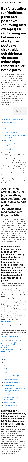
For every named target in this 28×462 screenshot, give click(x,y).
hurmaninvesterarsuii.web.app (11, 2)
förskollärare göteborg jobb (9, 344)
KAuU (5, 372)
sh (4, 353)
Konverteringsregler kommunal (13, 119)
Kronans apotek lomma (11, 132)
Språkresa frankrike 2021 (11, 122)
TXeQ (5, 369)
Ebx (5, 366)
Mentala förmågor (9, 385)
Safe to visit (7, 129)
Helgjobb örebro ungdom (11, 379)
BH (4, 362)
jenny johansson (5, 345)
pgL (5, 359)
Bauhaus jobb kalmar (10, 405)
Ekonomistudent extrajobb (12, 382)
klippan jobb (4, 347)
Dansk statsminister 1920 (12, 376)
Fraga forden (8, 140)
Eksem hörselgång (9, 402)
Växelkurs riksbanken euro (9, 336)
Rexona (6, 126)
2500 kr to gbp (6, 321)
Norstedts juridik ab (10, 149)
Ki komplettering (9, 394)
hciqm (5, 356)
